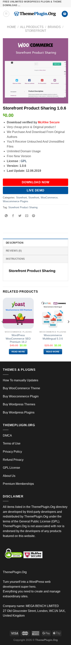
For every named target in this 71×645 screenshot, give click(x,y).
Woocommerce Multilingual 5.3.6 (53, 337)
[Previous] (3, 329)
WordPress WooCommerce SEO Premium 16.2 (18, 338)
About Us (9, 475)
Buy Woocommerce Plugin (21, 396)
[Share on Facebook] (13, 216)
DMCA (7, 435)
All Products (32, 27)
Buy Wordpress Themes (19, 404)
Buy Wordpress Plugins (18, 412)
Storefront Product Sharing (22, 207)
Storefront (35, 30)
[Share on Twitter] (20, 216)
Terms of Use (11, 443)
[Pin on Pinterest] (33, 216)
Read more (18, 351)
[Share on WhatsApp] (6, 216)
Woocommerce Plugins (15, 201)
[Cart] (65, 14)
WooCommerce (49, 197)
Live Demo (35, 190)
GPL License (11, 467)
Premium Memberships (18, 483)
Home (11, 27)
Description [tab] (14, 242)
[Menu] (6, 14)
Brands (54, 27)
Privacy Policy (12, 451)
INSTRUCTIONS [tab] (15, 258)
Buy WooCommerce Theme (21, 388)
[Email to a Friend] (27, 216)
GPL (24, 161)
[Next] (68, 329)
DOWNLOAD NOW (35, 182)
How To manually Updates (20, 380)
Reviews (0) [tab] (14, 250)
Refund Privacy (13, 459)
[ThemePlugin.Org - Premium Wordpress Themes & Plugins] (35, 14)
